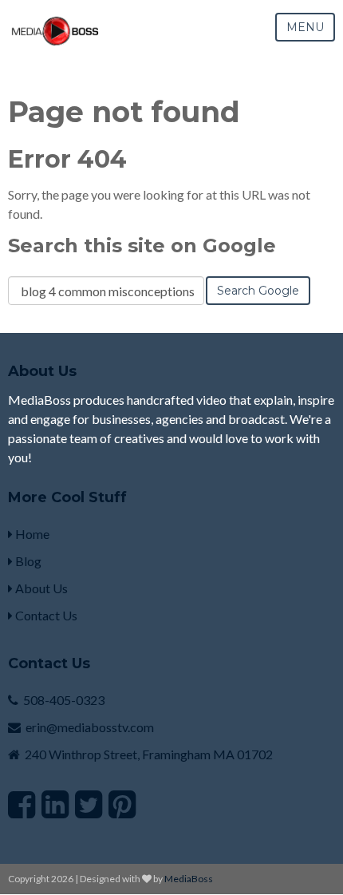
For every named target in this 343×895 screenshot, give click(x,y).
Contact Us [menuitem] (45, 615)
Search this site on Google (142, 245)
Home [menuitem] (31, 533)
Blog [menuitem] (27, 560)
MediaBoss (188, 879)
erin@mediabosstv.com (90, 727)
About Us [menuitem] (40, 588)
